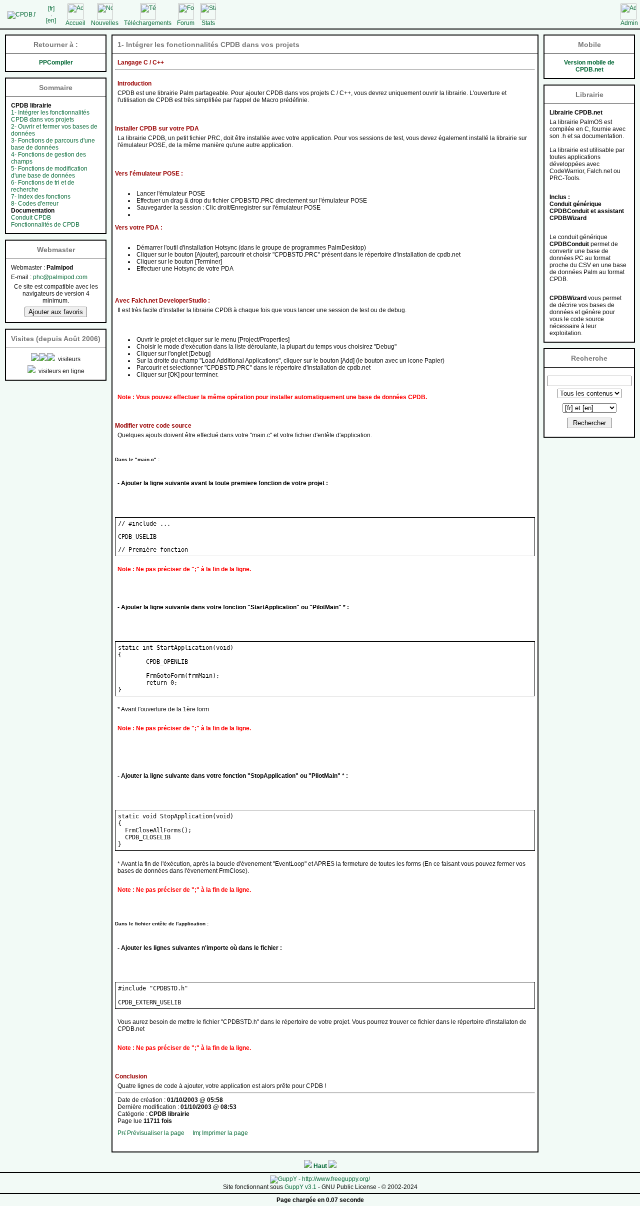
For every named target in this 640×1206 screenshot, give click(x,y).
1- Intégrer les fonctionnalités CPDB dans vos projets (50, 116)
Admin (629, 23)
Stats (208, 23)
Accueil (76, 23)
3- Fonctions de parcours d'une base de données (53, 144)
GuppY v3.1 (300, 1186)
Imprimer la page (225, 1132)
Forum (185, 23)
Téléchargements (148, 23)
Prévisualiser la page (155, 1132)
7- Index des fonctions (40, 196)
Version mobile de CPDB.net (589, 66)
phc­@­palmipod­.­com (60, 277)
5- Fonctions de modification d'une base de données (49, 172)
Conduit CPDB (31, 217)
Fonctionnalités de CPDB (45, 224)
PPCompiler (56, 62)
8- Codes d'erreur (34, 203)
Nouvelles (104, 23)
